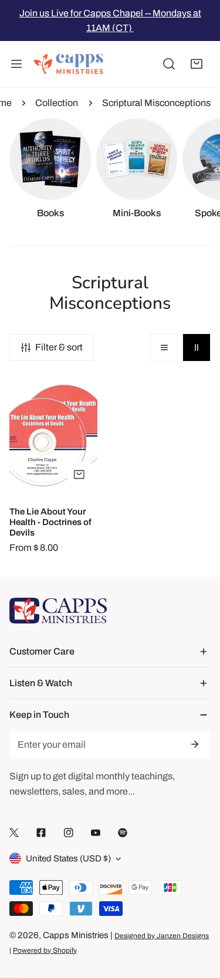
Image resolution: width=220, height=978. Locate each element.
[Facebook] (41, 832)
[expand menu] (16, 64)
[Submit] (194, 744)
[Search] (169, 64)
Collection (56, 103)
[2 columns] (196, 347)
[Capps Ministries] (68, 64)
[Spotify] (122, 832)
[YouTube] (95, 832)
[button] (196, 64)
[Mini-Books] (137, 159)
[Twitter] (14, 832)
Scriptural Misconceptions (156, 103)
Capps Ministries (76, 935)
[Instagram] (68, 832)
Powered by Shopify (45, 950)
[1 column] (164, 347)
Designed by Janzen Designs (161, 936)
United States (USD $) (68, 858)
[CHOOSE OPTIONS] (79, 474)
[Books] (50, 159)
